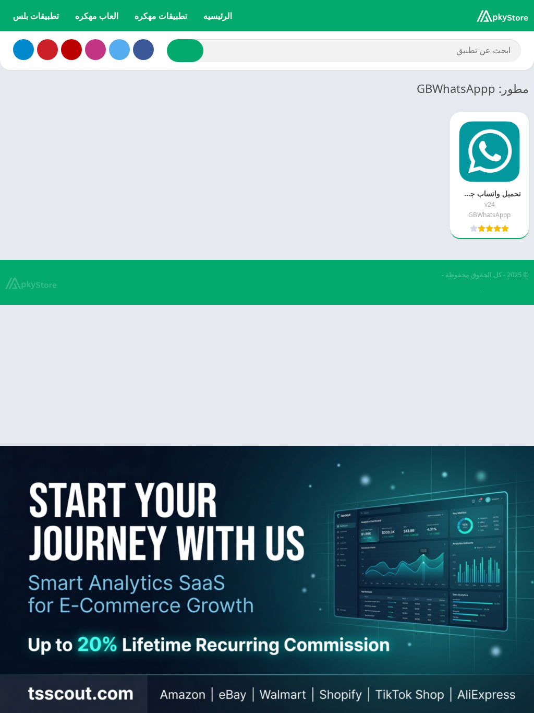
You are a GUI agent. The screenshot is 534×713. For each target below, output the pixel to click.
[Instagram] (95, 49)
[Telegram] (23, 49)
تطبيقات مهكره (161, 15)
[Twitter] (119, 49)
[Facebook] (143, 49)
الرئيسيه (217, 15)
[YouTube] (71, 49)
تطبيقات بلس (36, 15)
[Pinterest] (47, 49)
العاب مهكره (96, 15)
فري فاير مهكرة (507, 291)
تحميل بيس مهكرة (451, 291)
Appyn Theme (418, 274)
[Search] (185, 50)
